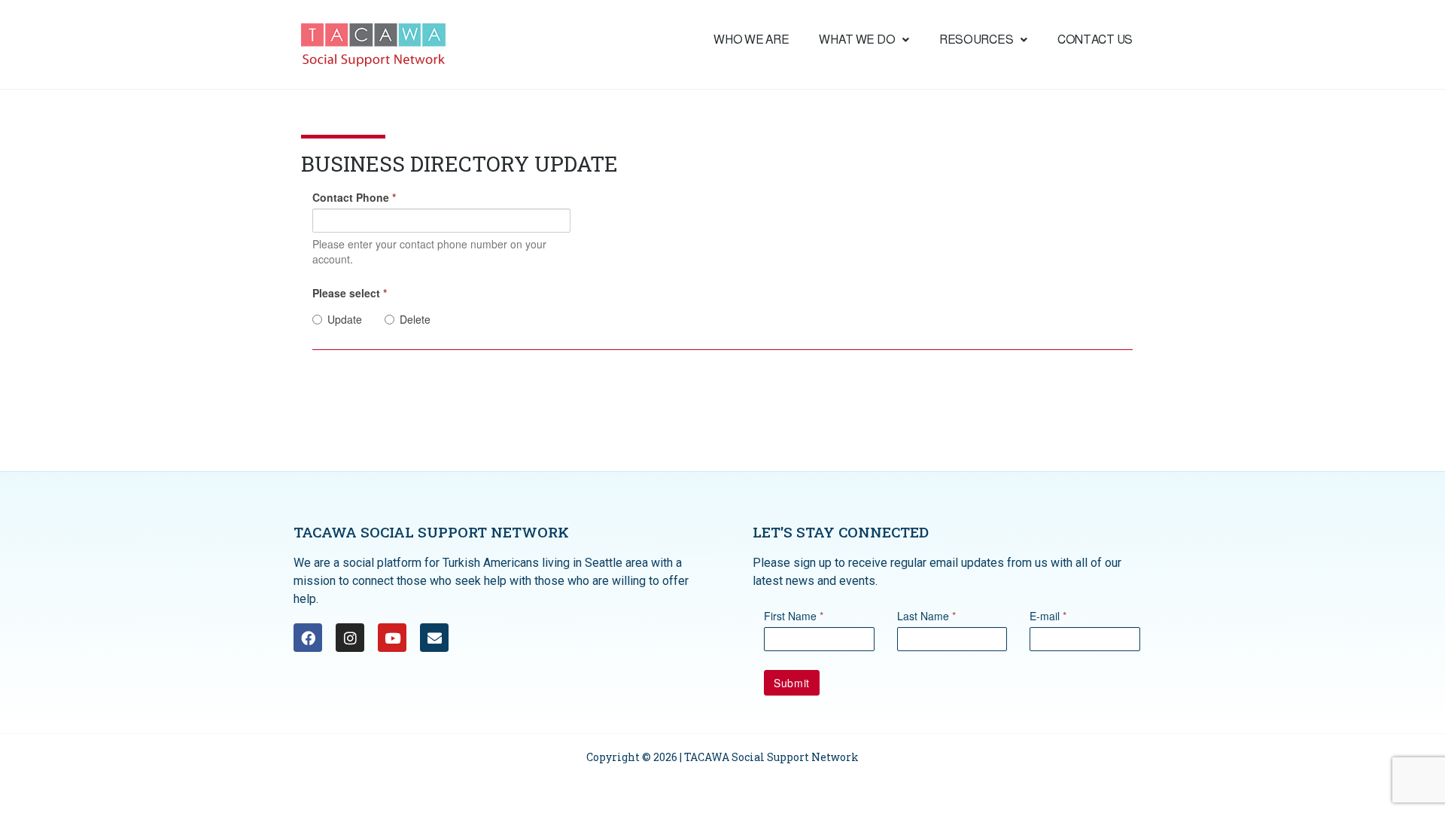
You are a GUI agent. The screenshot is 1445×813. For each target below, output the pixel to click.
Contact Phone (354, 197)
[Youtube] (392, 637)
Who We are (751, 39)
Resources (976, 39)
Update (344, 319)
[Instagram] (350, 637)
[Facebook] (308, 637)
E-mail (1048, 615)
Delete (415, 319)
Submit (792, 682)
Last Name (926, 615)
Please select (349, 292)
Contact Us (1095, 39)
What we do (857, 39)
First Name (793, 615)
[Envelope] (434, 637)
